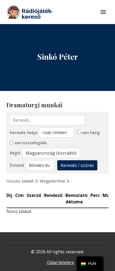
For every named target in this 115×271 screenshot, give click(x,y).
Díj (10, 195)
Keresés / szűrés (77, 165)
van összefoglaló (31, 142)
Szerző (35, 195)
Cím (21, 195)
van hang (91, 132)
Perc (96, 195)
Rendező (55, 195)
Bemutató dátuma (78, 198)
